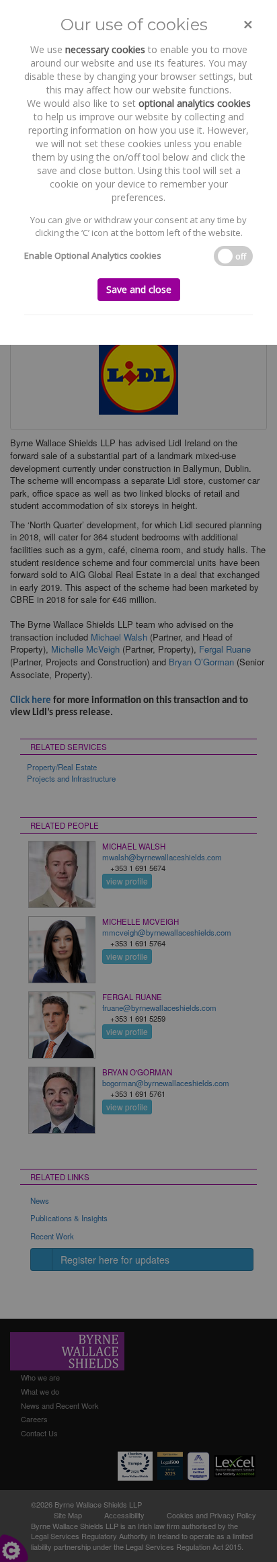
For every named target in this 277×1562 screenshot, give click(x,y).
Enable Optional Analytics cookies (92, 255)
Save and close (138, 289)
